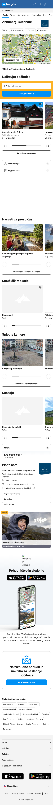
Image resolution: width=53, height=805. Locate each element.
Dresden (45, 714)
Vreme (12, 15)
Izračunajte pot (9, 504)
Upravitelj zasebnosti (34, 793)
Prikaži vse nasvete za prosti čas (26, 272)
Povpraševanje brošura (12, 494)
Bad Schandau (9, 719)
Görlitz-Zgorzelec (33, 724)
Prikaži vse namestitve (26, 153)
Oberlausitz (34, 704)
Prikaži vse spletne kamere (26, 384)
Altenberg (22, 704)
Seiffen (21, 719)
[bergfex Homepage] (9, 4)
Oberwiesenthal (9, 709)
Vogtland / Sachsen (35, 719)
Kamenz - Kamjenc (26, 709)
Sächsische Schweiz (11, 714)
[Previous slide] (4, 146)
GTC (7, 793)
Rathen (46, 724)
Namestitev (36, 15)
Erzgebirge (7, 729)
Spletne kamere (23, 15)
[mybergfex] (44, 4)
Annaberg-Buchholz (31, 714)
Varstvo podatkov (18, 793)
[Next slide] (48, 146)
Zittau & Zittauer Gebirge (13, 724)
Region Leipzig (9, 704)
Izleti (45, 15)
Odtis (46, 793)
